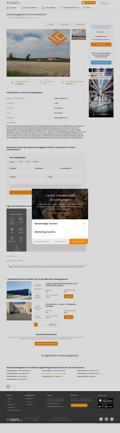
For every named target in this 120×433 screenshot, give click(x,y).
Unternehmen (65, 168)
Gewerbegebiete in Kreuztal (16, 376)
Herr (21, 161)
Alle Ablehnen (60, 241)
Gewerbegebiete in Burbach (86, 370)
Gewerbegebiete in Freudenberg (52, 373)
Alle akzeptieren (79, 241)
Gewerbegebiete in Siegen (85, 376)
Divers (36, 161)
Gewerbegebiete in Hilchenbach (87, 373)
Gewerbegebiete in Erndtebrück (17, 373)
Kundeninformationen (14, 410)
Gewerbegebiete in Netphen (51, 376)
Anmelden (103, 2)
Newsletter (29, 404)
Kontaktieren (101, 44)
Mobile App (29, 401)
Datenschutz (11, 407)
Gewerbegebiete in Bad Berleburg (18, 370)
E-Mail (50, 177)
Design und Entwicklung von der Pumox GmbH (59, 420)
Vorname (12, 168)
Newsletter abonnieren (79, 405)
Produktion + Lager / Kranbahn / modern (61, 305)
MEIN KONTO (104, 3)
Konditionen (29, 399)
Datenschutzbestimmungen (60, 213)
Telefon (12, 177)
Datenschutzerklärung (63, 187)
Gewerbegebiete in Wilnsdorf (16, 379)
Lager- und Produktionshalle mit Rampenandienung (62, 284)
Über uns (10, 399)
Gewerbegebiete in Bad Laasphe (52, 370)
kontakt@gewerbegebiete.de (101, 39)
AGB (76, 187)
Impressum (11, 404)
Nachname (39, 168)
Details (68, 296)
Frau (28, 161)
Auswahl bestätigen (41, 241)
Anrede (11, 162)
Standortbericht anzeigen (46, 344)
